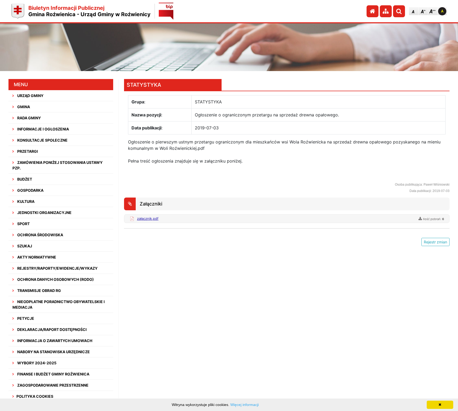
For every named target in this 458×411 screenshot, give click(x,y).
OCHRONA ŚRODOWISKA (39, 235)
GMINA (23, 106)
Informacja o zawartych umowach (54, 340)
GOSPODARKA (29, 190)
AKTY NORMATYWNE (36, 257)
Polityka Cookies (34, 396)
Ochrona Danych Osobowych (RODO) (55, 279)
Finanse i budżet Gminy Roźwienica (52, 374)
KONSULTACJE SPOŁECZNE (42, 140)
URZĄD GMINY (29, 95)
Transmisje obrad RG (38, 290)
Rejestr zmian (435, 242)
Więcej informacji (244, 405)
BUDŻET (24, 179)
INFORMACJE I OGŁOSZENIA (42, 129)
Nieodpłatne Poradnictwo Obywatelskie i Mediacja (58, 304)
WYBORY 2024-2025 (36, 363)
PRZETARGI (27, 151)
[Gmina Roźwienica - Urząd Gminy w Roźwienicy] (17, 11)
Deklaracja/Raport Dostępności (51, 329)
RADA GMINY (28, 118)
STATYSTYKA (144, 85)
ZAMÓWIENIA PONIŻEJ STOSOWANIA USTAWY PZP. (57, 165)
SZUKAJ (24, 246)
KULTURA (25, 201)
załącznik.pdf (147, 218)
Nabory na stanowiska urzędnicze (53, 351)
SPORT (23, 223)
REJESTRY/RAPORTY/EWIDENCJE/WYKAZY (57, 268)
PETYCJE (25, 318)
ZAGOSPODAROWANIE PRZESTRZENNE (52, 385)
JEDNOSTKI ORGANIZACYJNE (44, 212)
